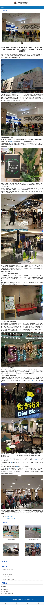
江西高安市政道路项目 (9, 516)
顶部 (38, 604)
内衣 (11, 462)
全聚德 (32, 380)
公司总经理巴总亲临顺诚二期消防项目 (8, 569)
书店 (25, 326)
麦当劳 (12, 459)
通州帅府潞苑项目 (33, 557)
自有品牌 (36, 459)
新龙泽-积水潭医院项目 (11, 557)
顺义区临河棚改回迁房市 (11, 539)
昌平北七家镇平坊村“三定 (33, 539)
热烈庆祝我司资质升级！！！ (7, 576)
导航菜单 (3, 7)
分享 (5, 604)
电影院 (9, 468)
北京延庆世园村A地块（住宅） (10, 518)
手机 (16, 604)
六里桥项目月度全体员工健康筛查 (8, 579)
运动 (17, 466)
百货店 (10, 141)
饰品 (15, 462)
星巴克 (22, 459)
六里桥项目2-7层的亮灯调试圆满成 (8, 574)
